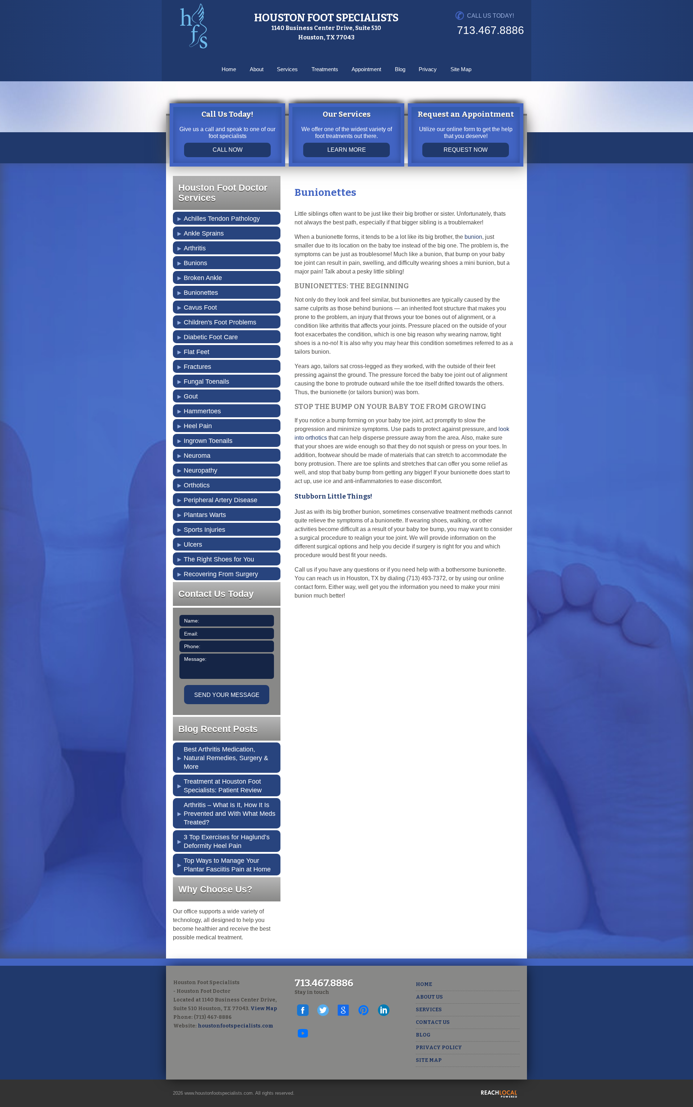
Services (287, 69)
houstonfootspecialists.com (235, 1026)
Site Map (460, 69)
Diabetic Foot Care (211, 337)
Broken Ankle (203, 277)
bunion (473, 237)
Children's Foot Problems (220, 322)
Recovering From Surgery (221, 574)
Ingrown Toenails (208, 440)
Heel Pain (198, 426)
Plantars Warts (205, 514)
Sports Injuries (204, 529)
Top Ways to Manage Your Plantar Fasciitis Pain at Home (227, 865)
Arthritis (195, 248)
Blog (400, 69)
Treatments (324, 69)
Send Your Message (227, 695)
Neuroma (197, 455)
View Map (263, 1008)
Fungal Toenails (206, 381)
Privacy (428, 69)
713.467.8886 (490, 30)
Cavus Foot (200, 307)
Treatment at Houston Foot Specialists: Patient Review (223, 786)
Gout (191, 396)
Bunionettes (201, 292)
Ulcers (193, 544)
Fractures (197, 366)
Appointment (366, 69)
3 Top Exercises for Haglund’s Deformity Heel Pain (227, 841)
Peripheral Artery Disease (220, 500)
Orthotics (197, 485)
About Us (429, 997)
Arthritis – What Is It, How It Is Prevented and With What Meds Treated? (229, 813)
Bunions (195, 263)
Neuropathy (200, 470)
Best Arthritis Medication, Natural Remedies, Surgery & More (226, 758)
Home (229, 69)
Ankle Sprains (204, 233)
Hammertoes (202, 411)
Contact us (433, 1022)
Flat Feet (196, 352)
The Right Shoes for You (219, 559)
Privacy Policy (439, 1047)
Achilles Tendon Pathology (222, 218)
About (256, 69)
